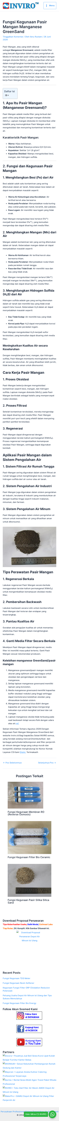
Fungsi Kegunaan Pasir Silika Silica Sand (28, 901)
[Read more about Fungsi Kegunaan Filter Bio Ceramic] (29, 837)
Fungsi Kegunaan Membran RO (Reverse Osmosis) (26, 813)
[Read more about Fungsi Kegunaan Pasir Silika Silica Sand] (29, 880)
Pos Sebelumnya (12, 763)
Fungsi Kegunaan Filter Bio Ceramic (29, 857)
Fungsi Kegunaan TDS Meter (16, 978)
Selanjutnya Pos (47, 763)
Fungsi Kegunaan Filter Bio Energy (19, 1003)
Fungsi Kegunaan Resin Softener (18, 983)
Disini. (23, 752)
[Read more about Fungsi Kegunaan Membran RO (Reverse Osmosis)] (25, 795)
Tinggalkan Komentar (13, 36)
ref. (17, 723)
